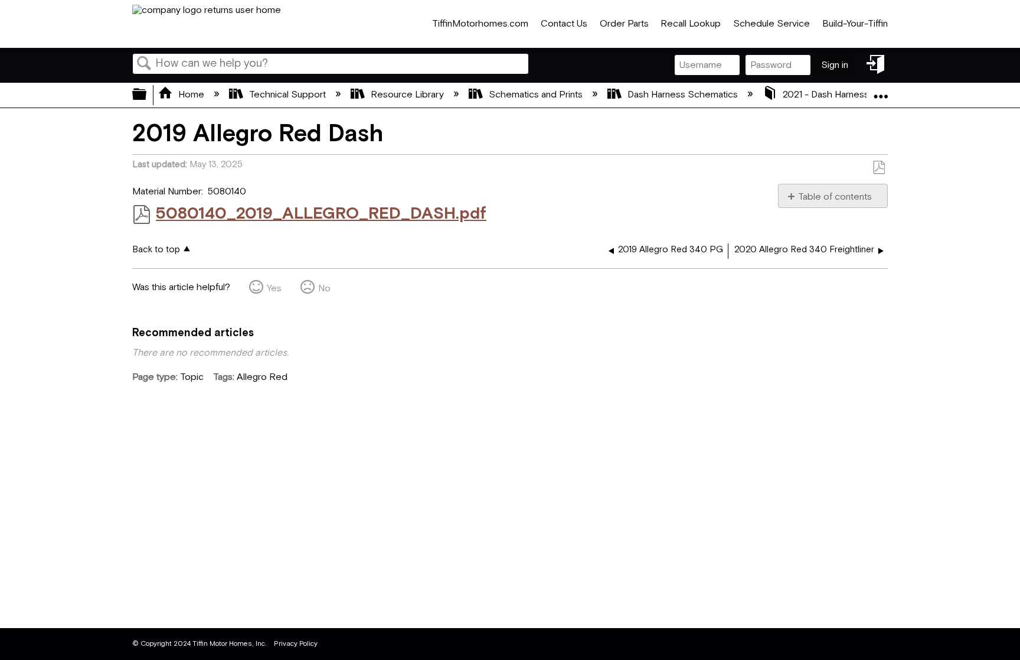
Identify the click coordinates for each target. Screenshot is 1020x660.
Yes (274, 288)
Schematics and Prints (535, 95)
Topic (192, 377)
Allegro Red (262, 377)
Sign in (834, 65)
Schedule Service (771, 24)
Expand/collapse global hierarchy (147, 95)
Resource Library (407, 95)
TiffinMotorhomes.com (480, 24)
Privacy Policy (296, 643)
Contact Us (564, 24)
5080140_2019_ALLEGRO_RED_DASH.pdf (321, 214)
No (324, 288)
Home (191, 95)
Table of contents (835, 197)
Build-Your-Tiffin (855, 24)
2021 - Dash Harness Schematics (852, 95)
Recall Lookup (691, 24)
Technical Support (287, 95)
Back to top (156, 249)
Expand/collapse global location (881, 91)
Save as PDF (878, 168)
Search (144, 64)
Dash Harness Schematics (682, 95)
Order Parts (624, 24)
